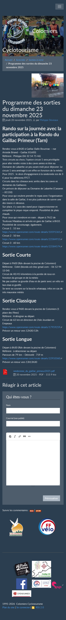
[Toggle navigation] (59, 7)
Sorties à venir (36, 59)
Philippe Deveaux (49, 120)
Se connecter (23, 607)
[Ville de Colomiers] (16, 527)
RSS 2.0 (39, 607)
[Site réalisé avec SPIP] (58, 585)
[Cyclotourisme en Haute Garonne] (41, 568)
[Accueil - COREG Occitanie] (41, 582)
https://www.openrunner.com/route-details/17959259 (31, 327)
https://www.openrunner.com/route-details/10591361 (31, 231)
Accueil (8, 59)
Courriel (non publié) (15, 418)
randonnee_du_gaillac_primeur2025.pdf (34, 371)
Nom (8, 405)
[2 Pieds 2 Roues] (22, 568)
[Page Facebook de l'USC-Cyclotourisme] (22, 582)
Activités (20, 59)
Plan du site (8, 607)
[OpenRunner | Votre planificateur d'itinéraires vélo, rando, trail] (21, 592)
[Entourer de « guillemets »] (29, 436)
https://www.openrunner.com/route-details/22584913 (31, 239)
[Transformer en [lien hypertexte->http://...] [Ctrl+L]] (19, 436)
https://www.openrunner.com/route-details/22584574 (31, 246)
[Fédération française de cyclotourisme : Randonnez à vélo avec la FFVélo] (47, 527)
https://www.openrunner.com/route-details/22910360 (31, 358)
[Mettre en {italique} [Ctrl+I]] (14, 436)
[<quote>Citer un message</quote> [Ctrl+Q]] (24, 436)
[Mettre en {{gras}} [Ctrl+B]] (9, 436)
